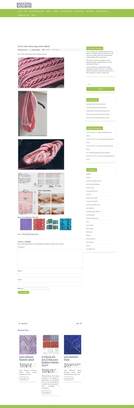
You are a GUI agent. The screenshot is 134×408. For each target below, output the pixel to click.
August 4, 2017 (25, 364)
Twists (33, 15)
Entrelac (88, 194)
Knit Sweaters (90, 208)
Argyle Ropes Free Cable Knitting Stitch (98, 110)
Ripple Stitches (79, 11)
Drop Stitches (90, 187)
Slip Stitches (90, 11)
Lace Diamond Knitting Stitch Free (96, 107)
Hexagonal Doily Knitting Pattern (96, 104)
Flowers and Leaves (102, 11)
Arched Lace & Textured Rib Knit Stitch (97, 117)
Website (20, 288)
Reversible (89, 232)
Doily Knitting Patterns (93, 184)
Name (20, 271)
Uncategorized (90, 249)
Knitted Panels (90, 215)
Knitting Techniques (92, 218)
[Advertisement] (67, 29)
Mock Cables (90, 228)
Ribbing (56, 11)
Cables (20, 11)
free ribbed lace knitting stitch (30, 234)
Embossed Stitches (23, 15)
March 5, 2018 (70, 364)
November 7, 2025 (48, 369)
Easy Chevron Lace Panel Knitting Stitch (98, 114)
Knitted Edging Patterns (36, 11)
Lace (25, 11)
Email (20, 279)
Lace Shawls (89, 225)
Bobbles (48, 11)
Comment (21, 247)
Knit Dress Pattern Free (93, 204)
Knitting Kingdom (24, 5)
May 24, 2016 (23, 49)
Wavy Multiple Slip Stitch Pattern (100, 152)
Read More (24, 378)
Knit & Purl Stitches (67, 11)
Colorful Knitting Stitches (93, 180)
